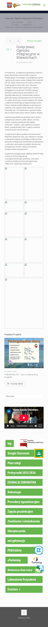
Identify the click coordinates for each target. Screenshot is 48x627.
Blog (29, 22)
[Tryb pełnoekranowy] (40, 426)
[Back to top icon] (24, 612)
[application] (24, 418)
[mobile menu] (44, 5)
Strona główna (17, 22)
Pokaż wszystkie (35, 41)
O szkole (14, 25)
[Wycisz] (36, 426)
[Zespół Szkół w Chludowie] (24, 5)
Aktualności (27, 25)
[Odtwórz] (8, 426)
